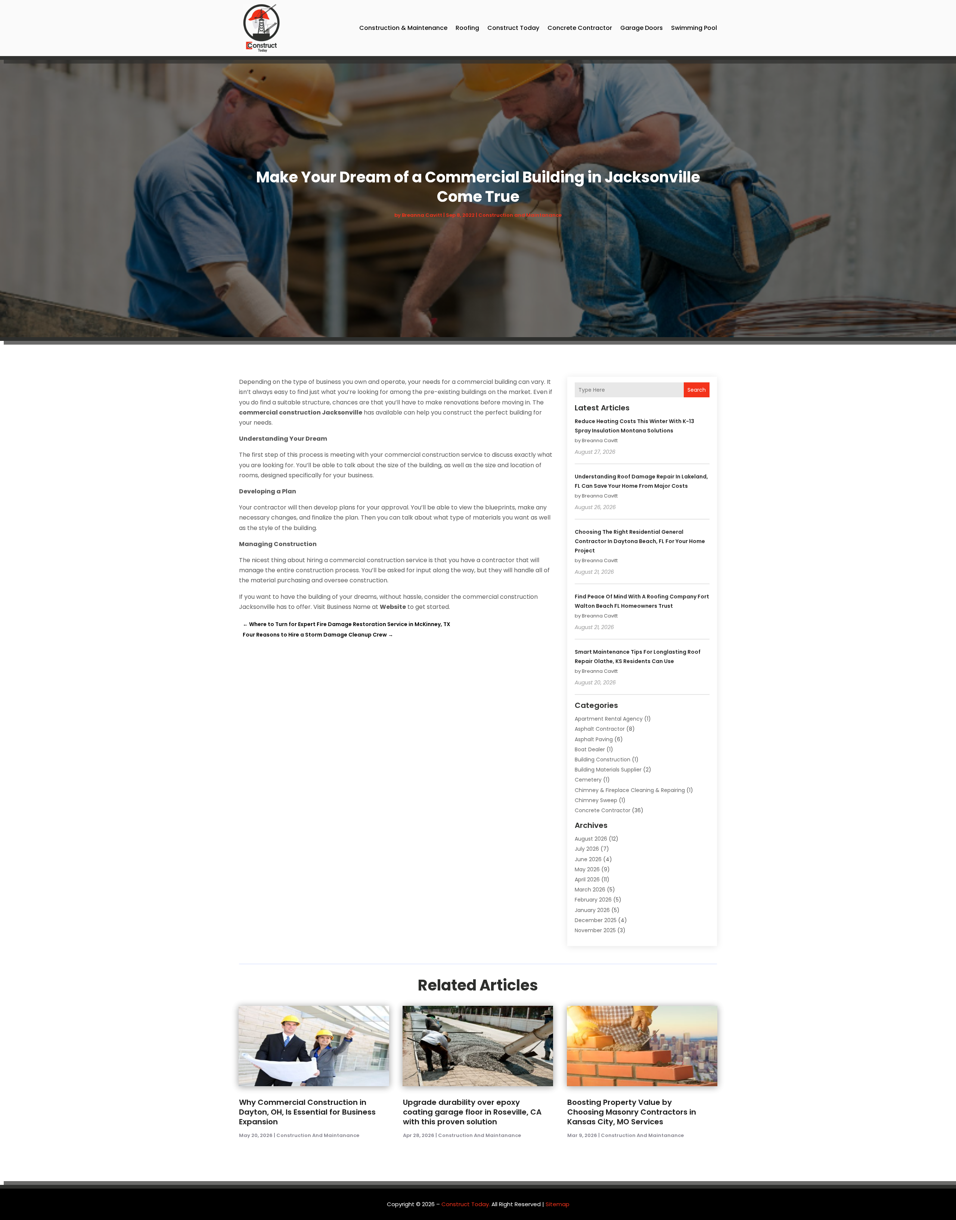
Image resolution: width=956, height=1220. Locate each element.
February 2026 (593, 899)
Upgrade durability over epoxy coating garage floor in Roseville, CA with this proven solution (472, 1112)
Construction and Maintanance (520, 215)
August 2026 (591, 838)
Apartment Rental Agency (609, 719)
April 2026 (587, 879)
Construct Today (513, 28)
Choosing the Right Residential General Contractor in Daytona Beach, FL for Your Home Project (640, 541)
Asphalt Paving (594, 739)
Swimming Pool (694, 28)
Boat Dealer (590, 749)
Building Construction (602, 759)
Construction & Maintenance (403, 28)
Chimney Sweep (596, 800)
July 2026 (587, 849)
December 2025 (596, 920)
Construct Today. (465, 1204)
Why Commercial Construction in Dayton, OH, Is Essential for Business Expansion (307, 1112)
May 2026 (587, 869)
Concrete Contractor (579, 28)
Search (696, 390)
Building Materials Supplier (608, 769)
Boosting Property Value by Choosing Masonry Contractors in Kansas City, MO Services (631, 1112)
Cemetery (588, 779)
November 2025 (595, 930)
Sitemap (557, 1204)
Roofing (467, 28)
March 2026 (590, 889)
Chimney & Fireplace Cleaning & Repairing (630, 790)
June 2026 (588, 859)
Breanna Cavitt (422, 215)
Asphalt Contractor (600, 729)
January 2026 (592, 910)
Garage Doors (641, 28)
